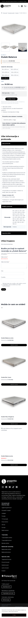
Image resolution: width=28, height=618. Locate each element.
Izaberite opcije (14, 345)
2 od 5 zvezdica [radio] (3, 258)
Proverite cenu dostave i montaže (12, 116)
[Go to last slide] (2, 47)
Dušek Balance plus (7, 456)
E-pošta (3, 277)
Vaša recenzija (5, 262)
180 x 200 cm (14, 75)
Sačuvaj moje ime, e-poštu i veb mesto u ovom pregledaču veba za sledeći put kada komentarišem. (14, 285)
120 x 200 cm (5, 72)
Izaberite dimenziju (7, 66)
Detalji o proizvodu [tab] (7, 206)
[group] (5, 47)
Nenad (21, 606)
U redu (14, 615)
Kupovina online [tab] (6, 233)
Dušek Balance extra (7, 338)
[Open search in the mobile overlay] (19, 6)
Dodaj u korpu (11, 99)
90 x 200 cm (5, 69)
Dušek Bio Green (6, 377)
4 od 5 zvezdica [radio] (5, 258)
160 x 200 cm (5, 75)
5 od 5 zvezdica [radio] (7, 258)
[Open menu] (21, 6)
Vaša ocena (4, 257)
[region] (14, 612)
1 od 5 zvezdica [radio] (1, 258)
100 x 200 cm (14, 69)
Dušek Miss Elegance (7, 416)
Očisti (2, 81)
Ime (2, 271)
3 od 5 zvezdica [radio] (4, 258)
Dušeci (3, 55)
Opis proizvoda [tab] (6, 143)
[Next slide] (26, 47)
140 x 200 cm (14, 72)
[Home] (1, 13)
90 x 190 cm (5, 78)
